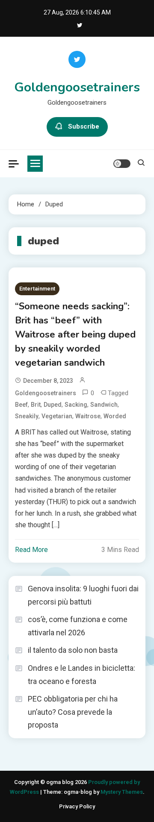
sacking (76, 404)
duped (53, 404)
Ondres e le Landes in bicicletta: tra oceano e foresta (81, 674)
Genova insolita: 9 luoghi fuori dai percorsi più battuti (83, 595)
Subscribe (83, 126)
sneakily (26, 416)
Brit (36, 404)
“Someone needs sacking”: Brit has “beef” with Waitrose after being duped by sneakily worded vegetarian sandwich (75, 334)
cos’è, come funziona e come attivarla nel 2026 (77, 626)
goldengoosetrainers (45, 393)
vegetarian (56, 416)
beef (21, 404)
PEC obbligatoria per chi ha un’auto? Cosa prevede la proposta (73, 711)
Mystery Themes (122, 792)
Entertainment (37, 288)
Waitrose (88, 416)
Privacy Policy (77, 806)
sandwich (104, 404)
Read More (31, 550)
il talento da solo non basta (73, 650)
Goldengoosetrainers (77, 87)
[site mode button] (121, 163)
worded (115, 416)
